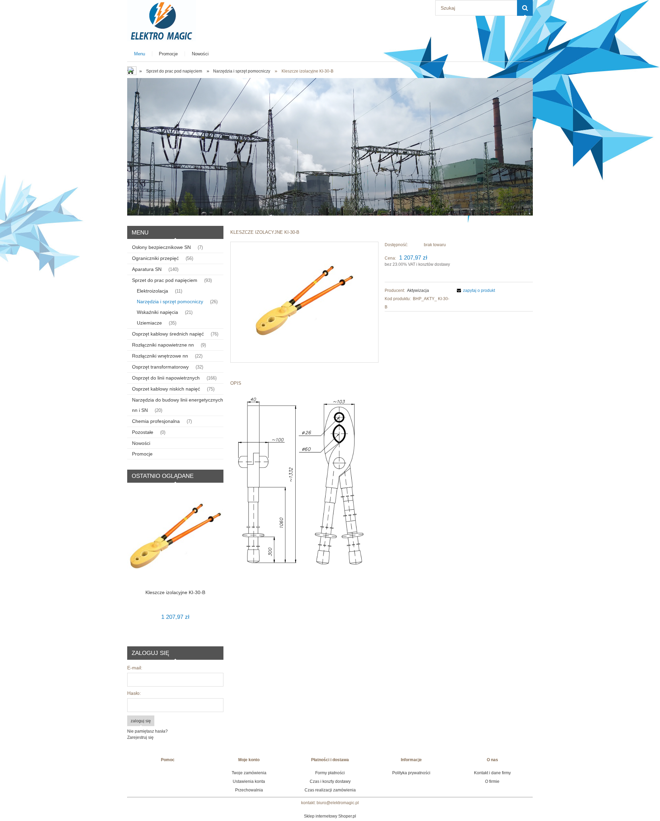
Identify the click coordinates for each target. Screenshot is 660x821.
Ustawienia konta (249, 781)
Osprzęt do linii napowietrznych (166, 378)
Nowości (141, 443)
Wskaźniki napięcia (157, 312)
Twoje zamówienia (249, 772)
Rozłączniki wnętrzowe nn (160, 356)
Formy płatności (330, 772)
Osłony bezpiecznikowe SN (161, 247)
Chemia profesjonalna (156, 421)
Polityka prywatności (411, 772)
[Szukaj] (525, 8)
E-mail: (134, 667)
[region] (330, 147)
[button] (475, 290)
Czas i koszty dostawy (330, 781)
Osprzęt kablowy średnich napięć (168, 334)
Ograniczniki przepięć (155, 258)
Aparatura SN (147, 269)
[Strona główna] (161, 19)
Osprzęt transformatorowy (160, 367)
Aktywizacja (418, 290)
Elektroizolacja (152, 291)
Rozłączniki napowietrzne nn (163, 345)
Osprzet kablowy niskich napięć (166, 389)
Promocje (142, 454)
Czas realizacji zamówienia (330, 790)
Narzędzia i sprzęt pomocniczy (170, 301)
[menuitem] (139, 54)
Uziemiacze (149, 323)
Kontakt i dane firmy (492, 772)
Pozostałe (142, 432)
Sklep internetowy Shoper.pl (330, 816)
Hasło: (134, 693)
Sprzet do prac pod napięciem (164, 280)
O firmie (492, 781)
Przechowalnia (249, 790)
